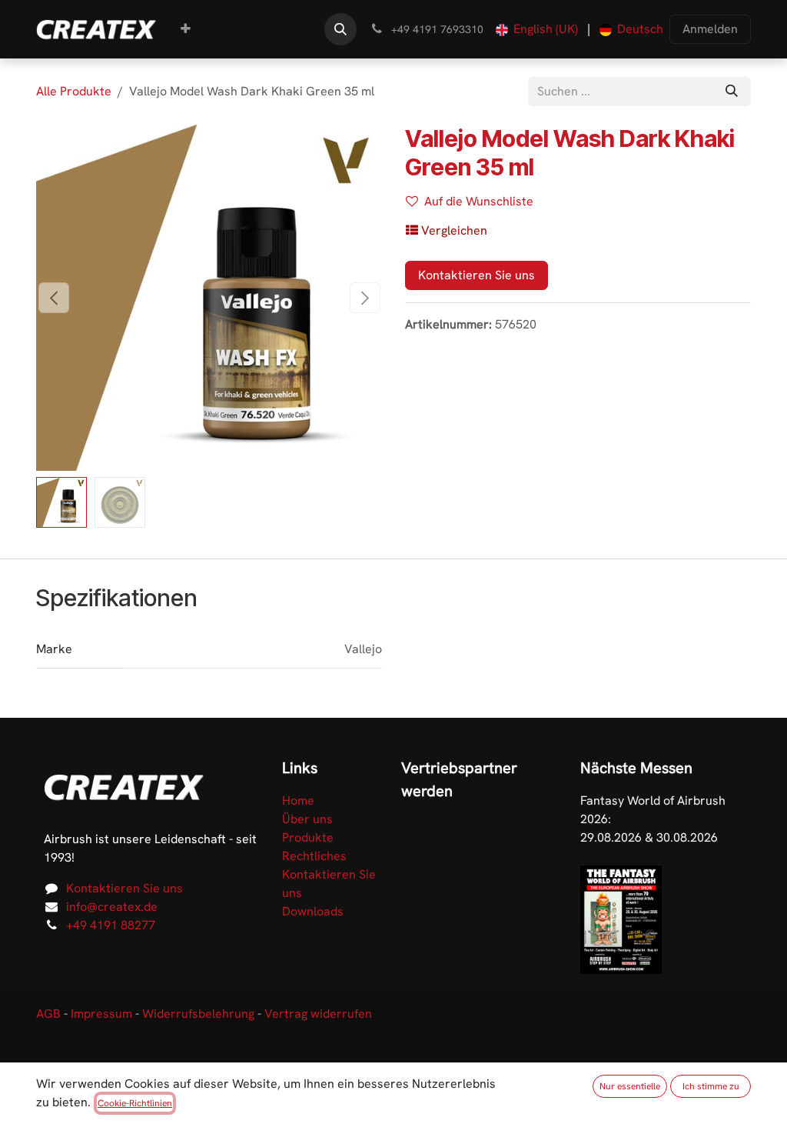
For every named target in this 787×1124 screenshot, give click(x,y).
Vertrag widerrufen (318, 1014)
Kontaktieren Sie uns (476, 275)
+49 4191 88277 (110, 925)
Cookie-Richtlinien (135, 1103)
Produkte (308, 837)
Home (298, 800)
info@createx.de (112, 907)
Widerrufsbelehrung (198, 1014)
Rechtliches (314, 856)
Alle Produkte (73, 91)
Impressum (101, 1014)
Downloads (313, 911)
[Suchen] (731, 91)
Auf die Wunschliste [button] (478, 201)
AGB (48, 1014)
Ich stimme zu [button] (710, 1086)
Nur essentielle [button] (629, 1086)
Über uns (307, 819)
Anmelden (710, 29)
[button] (340, 29)
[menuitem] (185, 29)
